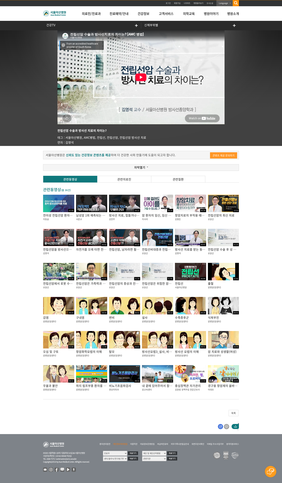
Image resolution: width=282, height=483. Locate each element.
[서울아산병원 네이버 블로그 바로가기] (62, 470)
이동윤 (46, 219)
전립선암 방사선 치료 (133, 137)
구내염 (80, 317)
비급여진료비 (162, 444)
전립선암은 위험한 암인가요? (160, 283)
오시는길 (210, 3)
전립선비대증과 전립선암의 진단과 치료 (167, 249)
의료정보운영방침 (147, 444)
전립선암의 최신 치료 (221, 215)
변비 (112, 317)
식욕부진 (213, 317)
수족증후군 (182, 317)
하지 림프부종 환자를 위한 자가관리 (98, 386)
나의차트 (187, 3)
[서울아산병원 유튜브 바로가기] (45, 470)
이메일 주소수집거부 (215, 444)
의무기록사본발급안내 (180, 444)
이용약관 (133, 444)
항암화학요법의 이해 (89, 351)
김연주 (112, 219)
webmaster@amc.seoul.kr (66, 458)
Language (223, 3)
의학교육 (189, 13)
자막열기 (139, 167)
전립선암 (112, 137)
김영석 (69, 142)
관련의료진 (124, 179)
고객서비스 (166, 13)
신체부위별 (151, 25)
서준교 (79, 219)
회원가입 (177, 3)
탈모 (112, 351)
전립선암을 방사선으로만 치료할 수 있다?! (69, 249)
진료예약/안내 (119, 13)
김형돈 (178, 219)
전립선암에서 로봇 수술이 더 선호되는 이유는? (72, 283)
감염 (46, 317)
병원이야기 (211, 13)
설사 (145, 317)
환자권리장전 (105, 444)
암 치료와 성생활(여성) (222, 351)
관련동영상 (70, 179)
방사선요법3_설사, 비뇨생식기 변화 (164, 351)
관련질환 (178, 179)
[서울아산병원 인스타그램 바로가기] (51, 470)
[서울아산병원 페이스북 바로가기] (57, 470)
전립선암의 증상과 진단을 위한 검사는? (133, 283)
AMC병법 (89, 137)
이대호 (211, 389)
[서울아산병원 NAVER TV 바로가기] (68, 470)
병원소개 (233, 13)
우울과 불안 (50, 386)
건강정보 (143, 13)
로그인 (168, 3)
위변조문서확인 (198, 444)
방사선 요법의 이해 (187, 351)
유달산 (211, 219)
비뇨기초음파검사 (120, 386)
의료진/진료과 (91, 13)
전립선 (101, 137)
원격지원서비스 (232, 444)
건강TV (50, 25)
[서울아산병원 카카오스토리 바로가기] (74, 470)
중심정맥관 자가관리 (188, 386)
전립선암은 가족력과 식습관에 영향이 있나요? (104, 283)
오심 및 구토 (51, 351)
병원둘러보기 (198, 3)
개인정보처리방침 (120, 444)
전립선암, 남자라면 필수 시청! (128, 249)
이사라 (145, 219)
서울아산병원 (73, 137)
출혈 (210, 283)
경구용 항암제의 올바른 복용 (226, 386)
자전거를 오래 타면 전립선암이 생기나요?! (102, 249)
